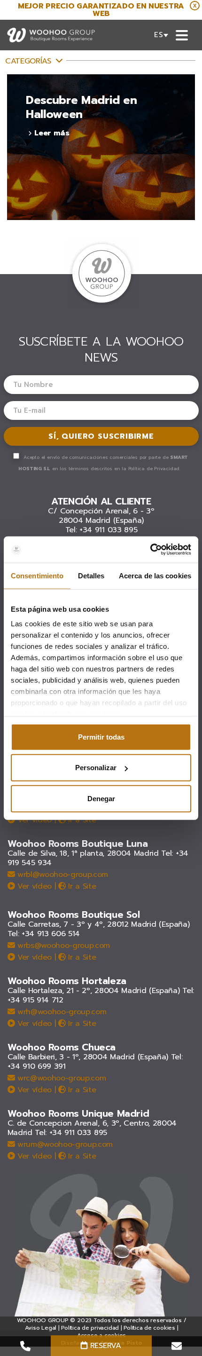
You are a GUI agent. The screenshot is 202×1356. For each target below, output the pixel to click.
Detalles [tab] (91, 575)
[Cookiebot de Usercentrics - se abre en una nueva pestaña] (150, 550)
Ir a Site (81, 820)
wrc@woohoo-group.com (60, 1078)
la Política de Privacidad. (151, 468)
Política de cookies (149, 1328)
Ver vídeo (33, 820)
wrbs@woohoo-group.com (62, 945)
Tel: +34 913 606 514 (44, 933)
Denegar (101, 798)
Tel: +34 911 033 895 (101, 530)
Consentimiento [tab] (37, 575)
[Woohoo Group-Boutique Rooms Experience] (51, 35)
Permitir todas (101, 737)
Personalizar (96, 768)
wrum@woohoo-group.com (64, 1144)
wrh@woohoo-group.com (60, 1011)
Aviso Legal (40, 1328)
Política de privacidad (90, 1328)
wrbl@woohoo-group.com (61, 874)
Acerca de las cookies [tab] (155, 575)
